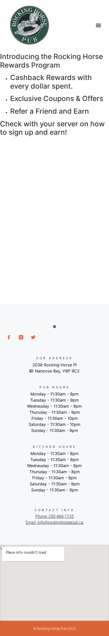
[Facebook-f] (9, 337)
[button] (98, 25)
